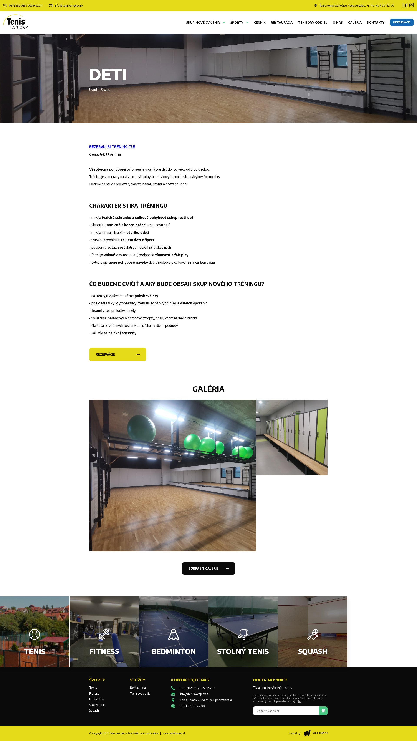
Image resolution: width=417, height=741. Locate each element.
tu (299, 701)
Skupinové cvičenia (203, 22)
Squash (94, 710)
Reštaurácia (282, 22)
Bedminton (96, 699)
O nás (338, 22)
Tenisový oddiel (312, 22)
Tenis (93, 687)
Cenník (259, 22)
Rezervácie (105, 354)
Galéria (355, 22)
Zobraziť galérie (203, 568)
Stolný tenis (97, 705)
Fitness (94, 693)
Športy (237, 22)
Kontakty (375, 22)
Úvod (93, 89)
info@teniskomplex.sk (69, 5)
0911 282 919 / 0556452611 (25, 5)
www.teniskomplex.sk (173, 733)
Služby (105, 89)
